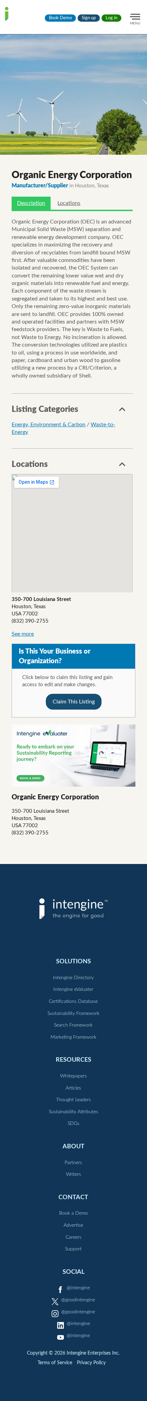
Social (73, 1272)
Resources (73, 1060)
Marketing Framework (73, 1037)
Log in (111, 18)
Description (31, 203)
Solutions (73, 961)
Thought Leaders (73, 1099)
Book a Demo (73, 1213)
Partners (73, 1162)
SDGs (73, 1123)
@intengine (78, 1287)
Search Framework (73, 1025)
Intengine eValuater (73, 989)
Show (122, 411)
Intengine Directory (73, 977)
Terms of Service (55, 1362)
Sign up (89, 18)
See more (23, 634)
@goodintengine (78, 1300)
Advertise (73, 1225)
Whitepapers (73, 1076)
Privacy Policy (91, 1362)
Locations (68, 203)
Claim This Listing (74, 701)
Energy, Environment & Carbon (48, 424)
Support (73, 1249)
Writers (73, 1174)
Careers (73, 1237)
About (73, 1146)
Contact (73, 1197)
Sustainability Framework (73, 1013)
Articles (73, 1088)
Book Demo (60, 18)
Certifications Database (73, 1001)
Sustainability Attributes (73, 1111)
